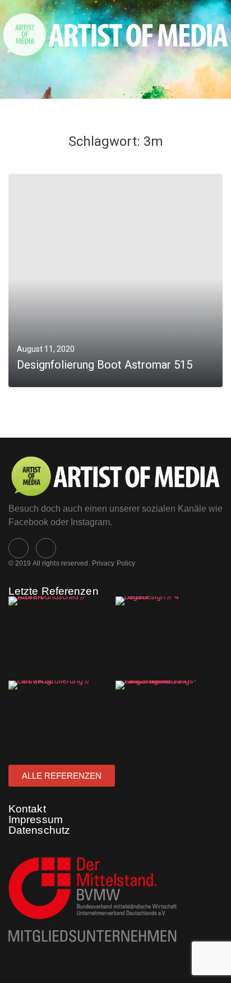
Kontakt (27, 809)
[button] (97, 77)
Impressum (35, 819)
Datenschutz (39, 830)
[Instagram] (46, 548)
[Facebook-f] (18, 548)
